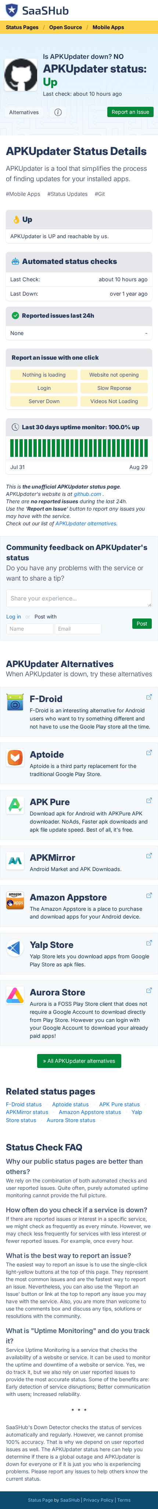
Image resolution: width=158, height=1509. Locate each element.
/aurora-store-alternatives (38, 984)
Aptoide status (70, 1104)
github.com (87, 494)
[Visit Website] (149, 697)
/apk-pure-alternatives (34, 794)
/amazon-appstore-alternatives (45, 889)
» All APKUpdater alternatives (79, 1061)
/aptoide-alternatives (32, 747)
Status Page (40, 1500)
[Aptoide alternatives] (15, 757)
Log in (14, 616)
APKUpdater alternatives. (86, 523)
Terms (123, 1500)
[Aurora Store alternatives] (15, 995)
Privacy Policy (98, 1500)
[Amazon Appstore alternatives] (15, 900)
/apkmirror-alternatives (34, 850)
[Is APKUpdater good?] (58, 112)
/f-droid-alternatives (31, 691)
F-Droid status (24, 1104)
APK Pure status (119, 1104)
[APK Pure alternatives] (15, 805)
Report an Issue (130, 112)
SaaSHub (70, 1500)
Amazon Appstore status (90, 1112)
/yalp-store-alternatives (35, 937)
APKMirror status (27, 1112)
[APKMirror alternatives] (15, 861)
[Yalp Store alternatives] (15, 948)
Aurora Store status (71, 1120)
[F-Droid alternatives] (15, 702)
